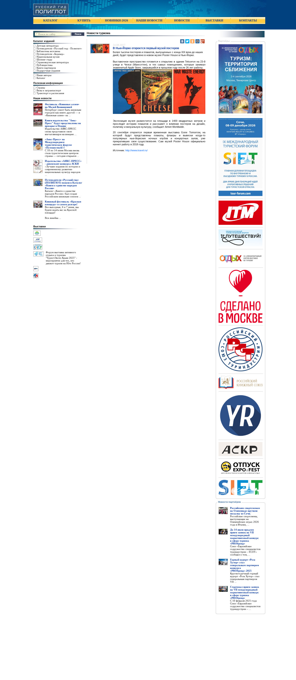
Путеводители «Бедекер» (51, 54)
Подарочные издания (48, 70)
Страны (41, 87)
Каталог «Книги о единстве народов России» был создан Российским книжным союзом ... (63, 194)
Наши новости (42, 98)
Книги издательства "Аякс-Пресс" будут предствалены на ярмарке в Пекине (63, 123)
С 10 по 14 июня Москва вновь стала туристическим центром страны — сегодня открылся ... (62, 153)
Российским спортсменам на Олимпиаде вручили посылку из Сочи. (245, 511)
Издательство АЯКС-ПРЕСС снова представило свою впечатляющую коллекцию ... (61, 131)
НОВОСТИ (182, 20)
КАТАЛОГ (50, 20)
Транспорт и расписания (50, 93)
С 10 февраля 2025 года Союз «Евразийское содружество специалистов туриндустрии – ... (245, 604)
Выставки (39, 226)
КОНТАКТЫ (248, 20)
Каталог (41, 78)
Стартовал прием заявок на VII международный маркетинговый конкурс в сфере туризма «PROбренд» (244, 592)
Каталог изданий (44, 41)
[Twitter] (187, 41)
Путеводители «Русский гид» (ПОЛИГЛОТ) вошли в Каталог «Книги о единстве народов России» (63, 184)
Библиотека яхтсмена (48, 51)
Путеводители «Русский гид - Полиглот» (59, 48)
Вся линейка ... (53, 218)
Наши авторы (44, 75)
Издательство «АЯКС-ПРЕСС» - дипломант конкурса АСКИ (63, 162)
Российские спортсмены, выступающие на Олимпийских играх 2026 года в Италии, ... (244, 520)
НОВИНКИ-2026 (116, 20)
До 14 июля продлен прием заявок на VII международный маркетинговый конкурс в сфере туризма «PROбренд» (244, 536)
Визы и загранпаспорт (49, 90)
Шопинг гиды (44, 59)
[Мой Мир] (197, 41)
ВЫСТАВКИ (214, 20)
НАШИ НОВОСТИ (149, 20)
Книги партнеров (46, 67)
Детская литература (48, 45)
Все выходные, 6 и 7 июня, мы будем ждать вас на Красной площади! (62, 210)
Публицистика (44, 65)
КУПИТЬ (84, 20)
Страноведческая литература (53, 62)
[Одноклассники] (192, 41)
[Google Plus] (202, 41)
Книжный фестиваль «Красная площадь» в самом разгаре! (63, 203)
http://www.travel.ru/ (136, 150)
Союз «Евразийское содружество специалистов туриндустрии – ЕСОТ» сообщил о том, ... (245, 550)
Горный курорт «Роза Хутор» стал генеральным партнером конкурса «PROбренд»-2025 (244, 565)
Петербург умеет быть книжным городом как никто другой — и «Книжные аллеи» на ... (63, 112)
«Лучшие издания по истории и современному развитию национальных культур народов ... (62, 170)
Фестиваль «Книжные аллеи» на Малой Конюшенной (62, 105)
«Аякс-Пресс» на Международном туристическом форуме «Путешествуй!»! (58, 143)
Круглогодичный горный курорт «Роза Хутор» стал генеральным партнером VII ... (244, 577)
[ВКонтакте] (182, 41)
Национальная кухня (48, 56)
